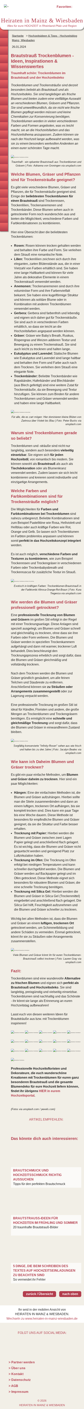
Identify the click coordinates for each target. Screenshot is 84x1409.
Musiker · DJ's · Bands (4, 135)
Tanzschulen (4, 193)
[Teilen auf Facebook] (50, 1127)
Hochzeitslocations (4, 59)
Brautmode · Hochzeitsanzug (4, 42)
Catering (4, 118)
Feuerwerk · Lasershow (4, 168)
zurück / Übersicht (39, 1294)
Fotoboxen (4, 101)
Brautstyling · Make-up (4, 84)
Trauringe (4, 50)
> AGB (13, 1386)
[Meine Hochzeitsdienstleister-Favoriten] (76, 7)
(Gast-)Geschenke (4, 185)
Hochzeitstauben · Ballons (4, 160)
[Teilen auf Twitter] (42, 1127)
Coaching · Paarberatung (4, 202)
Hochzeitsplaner (4, 34)
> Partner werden (22, 1362)
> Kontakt (16, 1374)
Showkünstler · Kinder (4, 143)
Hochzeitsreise (4, 218)
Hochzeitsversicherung (4, 227)
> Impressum (19, 1391)
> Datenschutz (20, 1379)
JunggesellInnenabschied (4, 210)
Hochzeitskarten (4, 92)
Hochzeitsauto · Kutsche (4, 151)
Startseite (18, 35)
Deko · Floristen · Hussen (4, 109)
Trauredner (4, 67)
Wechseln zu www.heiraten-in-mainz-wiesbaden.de (42, 1318)
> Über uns (17, 1368)
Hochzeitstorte (4, 126)
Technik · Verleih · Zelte (4, 177)
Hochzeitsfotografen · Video (4, 76)
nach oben (70, 1294)
